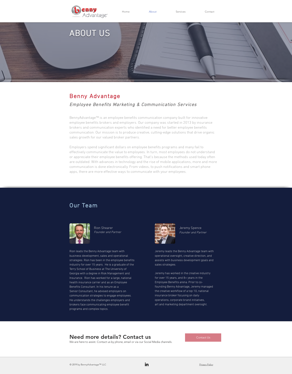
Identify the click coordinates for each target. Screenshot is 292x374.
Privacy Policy (206, 364)
